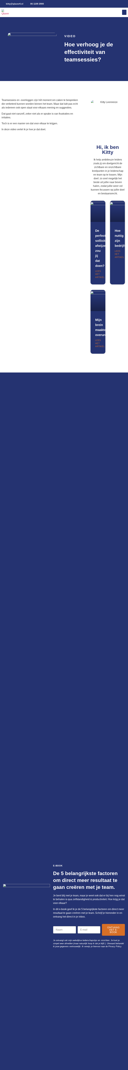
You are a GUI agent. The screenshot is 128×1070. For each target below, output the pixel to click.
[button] (124, 12)
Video (70, 36)
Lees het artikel (100, 274)
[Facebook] (124, 4)
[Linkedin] (119, 4)
